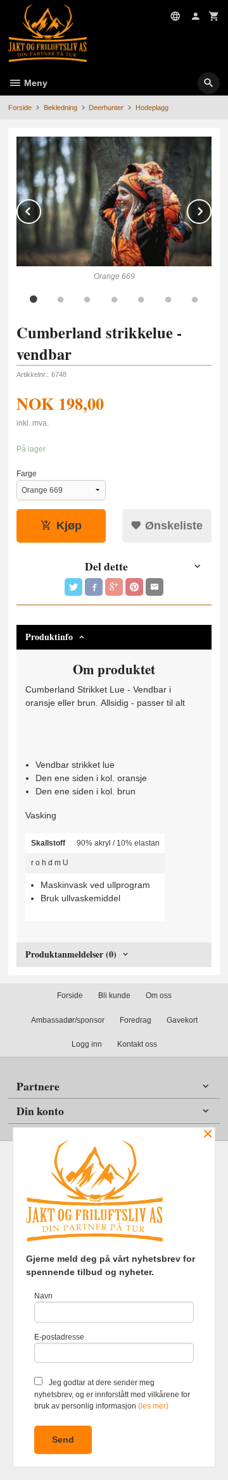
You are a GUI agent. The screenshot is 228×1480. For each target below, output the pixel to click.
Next (211, 209)
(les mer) (153, 1406)
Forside (20, 107)
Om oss (159, 995)
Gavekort (182, 1020)
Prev (40, 209)
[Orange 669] (114, 201)
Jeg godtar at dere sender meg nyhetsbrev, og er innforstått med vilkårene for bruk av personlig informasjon (112, 1394)
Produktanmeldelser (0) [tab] (71, 954)
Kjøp (69, 525)
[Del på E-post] (154, 587)
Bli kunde (114, 995)
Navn (43, 1296)
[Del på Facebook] (94, 587)
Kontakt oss (137, 1044)
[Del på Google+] (114, 587)
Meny (35, 83)
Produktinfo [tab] (49, 636)
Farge (26, 473)
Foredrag (135, 1020)
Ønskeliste (172, 525)
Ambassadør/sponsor (67, 1020)
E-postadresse (59, 1337)
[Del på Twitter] (73, 587)
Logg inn (87, 1044)
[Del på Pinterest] (134, 587)
